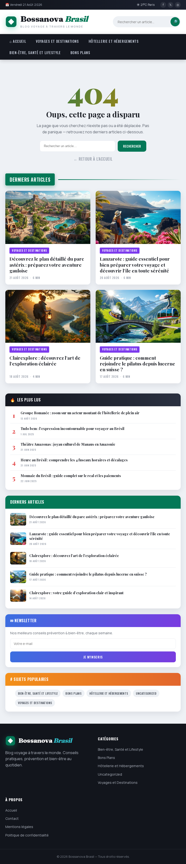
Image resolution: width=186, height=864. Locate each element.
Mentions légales (19, 826)
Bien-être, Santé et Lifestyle (35, 52)
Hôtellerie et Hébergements (114, 41)
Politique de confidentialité (27, 835)
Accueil (11, 810)
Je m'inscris (93, 656)
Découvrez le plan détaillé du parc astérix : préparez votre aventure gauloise (46, 264)
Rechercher (132, 146)
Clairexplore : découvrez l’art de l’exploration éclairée (44, 361)
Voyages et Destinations (57, 41)
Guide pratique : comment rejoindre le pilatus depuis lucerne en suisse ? (137, 363)
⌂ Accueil (17, 41)
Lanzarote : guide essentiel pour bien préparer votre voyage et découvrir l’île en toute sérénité (135, 264)
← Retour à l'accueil (93, 159)
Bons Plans (80, 52)
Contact (12, 818)
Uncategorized (146, 693)
